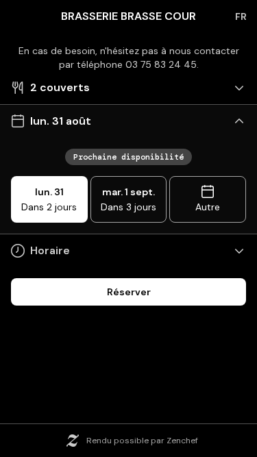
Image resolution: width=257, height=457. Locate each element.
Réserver (129, 292)
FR (241, 16)
